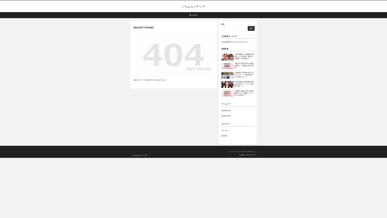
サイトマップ (234, 151)
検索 (223, 24)
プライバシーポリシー (248, 151)
